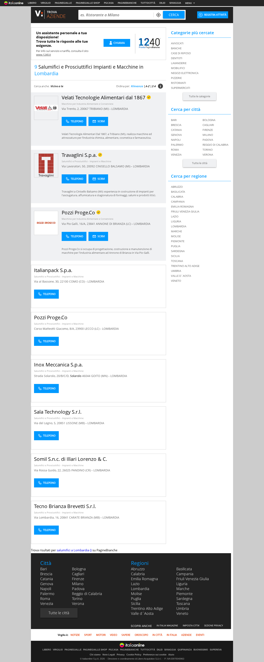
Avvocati (177, 43)
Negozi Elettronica (184, 73)
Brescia (176, 125)
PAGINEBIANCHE (127, 3)
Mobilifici (178, 68)
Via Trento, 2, (71, 109)
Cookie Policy (133, 654)
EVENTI (200, 635)
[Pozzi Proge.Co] (46, 222)
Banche (176, 48)
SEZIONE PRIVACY (213, 625)
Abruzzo (138, 568)
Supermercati (180, 88)
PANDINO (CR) (81, 470)
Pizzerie (176, 78)
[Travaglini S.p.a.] (46, 165)
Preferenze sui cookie (154, 654)
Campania (184, 573)
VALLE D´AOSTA (181, 276)
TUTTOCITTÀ (148, 3)
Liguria (181, 583)
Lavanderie (178, 63)
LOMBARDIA (119, 109)
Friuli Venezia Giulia (192, 578)
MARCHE (176, 231)
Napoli (176, 140)
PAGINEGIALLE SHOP (88, 3)
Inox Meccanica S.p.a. (58, 364)
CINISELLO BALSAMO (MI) (113, 166)
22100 (64, 281)
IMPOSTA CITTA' (191, 625)
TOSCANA (177, 261)
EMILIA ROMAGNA (182, 206)
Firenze (208, 130)
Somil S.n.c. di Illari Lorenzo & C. (70, 458)
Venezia (176, 154)
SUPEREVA (216, 650)
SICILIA (175, 256)
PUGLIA (175, 246)
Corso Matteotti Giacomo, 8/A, (54, 329)
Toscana (183, 603)
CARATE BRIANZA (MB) (85, 517)
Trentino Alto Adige (147, 608)
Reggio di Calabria (215, 145)
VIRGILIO (46, 3)
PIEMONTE (177, 241)
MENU (188, 3)
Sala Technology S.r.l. (57, 411)
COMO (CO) (77, 281)
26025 (66, 470)
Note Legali (109, 654)
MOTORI (101, 635)
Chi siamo (95, 654)
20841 (64, 517)
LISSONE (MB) (76, 423)
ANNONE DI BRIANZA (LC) (114, 224)
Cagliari (208, 125)
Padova (208, 140)
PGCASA (109, 3)
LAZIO (174, 216)
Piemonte (184, 593)
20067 (84, 109)
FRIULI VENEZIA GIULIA (185, 211)
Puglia (136, 598)
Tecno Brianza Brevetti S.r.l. (65, 506)
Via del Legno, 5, (45, 423)
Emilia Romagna (144, 578)
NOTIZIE (75, 635)
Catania (176, 130)
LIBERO (32, 3)
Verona (208, 154)
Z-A (154, 86)
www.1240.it (43, 54)
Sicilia (135, 603)
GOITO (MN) (99, 376)
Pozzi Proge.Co (50, 317)
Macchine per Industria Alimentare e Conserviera (87, 103)
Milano (208, 135)
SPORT (88, 635)
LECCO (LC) (92, 329)
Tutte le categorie (199, 96)
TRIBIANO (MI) (99, 109)
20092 (91, 166)
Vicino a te (57, 86)
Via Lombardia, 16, (47, 517)
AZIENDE (186, 635)
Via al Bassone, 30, (47, 281)
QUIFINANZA (185, 650)
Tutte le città (199, 163)
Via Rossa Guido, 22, (48, 470)
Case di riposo (181, 53)
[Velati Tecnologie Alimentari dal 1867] (46, 107)
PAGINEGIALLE (63, 3)
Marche (182, 588)
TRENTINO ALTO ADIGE (185, 266)
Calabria (138, 573)
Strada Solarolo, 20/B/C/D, (52, 376)
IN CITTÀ (157, 635)
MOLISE (176, 236)
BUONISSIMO (200, 650)
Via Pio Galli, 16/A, (74, 224)
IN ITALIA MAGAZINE (167, 625)
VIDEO (113, 635)
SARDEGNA (178, 251)
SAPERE (125, 635)
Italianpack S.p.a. (53, 270)
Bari (174, 120)
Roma (175, 149)
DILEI (162, 3)
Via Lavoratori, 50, (74, 166)
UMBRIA (176, 271)
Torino (208, 149)
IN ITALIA (172, 635)
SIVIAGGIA (175, 3)
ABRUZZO (177, 187)
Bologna (209, 120)
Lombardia (140, 588)
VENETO (176, 281)
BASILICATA (178, 192)
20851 (61, 423)
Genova (176, 135)
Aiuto (171, 654)
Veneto (182, 613)
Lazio (135, 583)
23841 (91, 224)
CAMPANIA (178, 201)
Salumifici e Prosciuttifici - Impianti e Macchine (86, 161)
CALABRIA (177, 196)
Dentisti (176, 58)
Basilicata (184, 568)
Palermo (177, 145)
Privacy (121, 654)
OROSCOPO (141, 635)
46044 (86, 376)
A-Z (148, 86)
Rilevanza (137, 86)
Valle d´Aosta (142, 613)
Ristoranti (178, 83)
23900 (79, 329)
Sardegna (184, 598)
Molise (136, 593)
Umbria (182, 608)
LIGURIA (176, 221)
